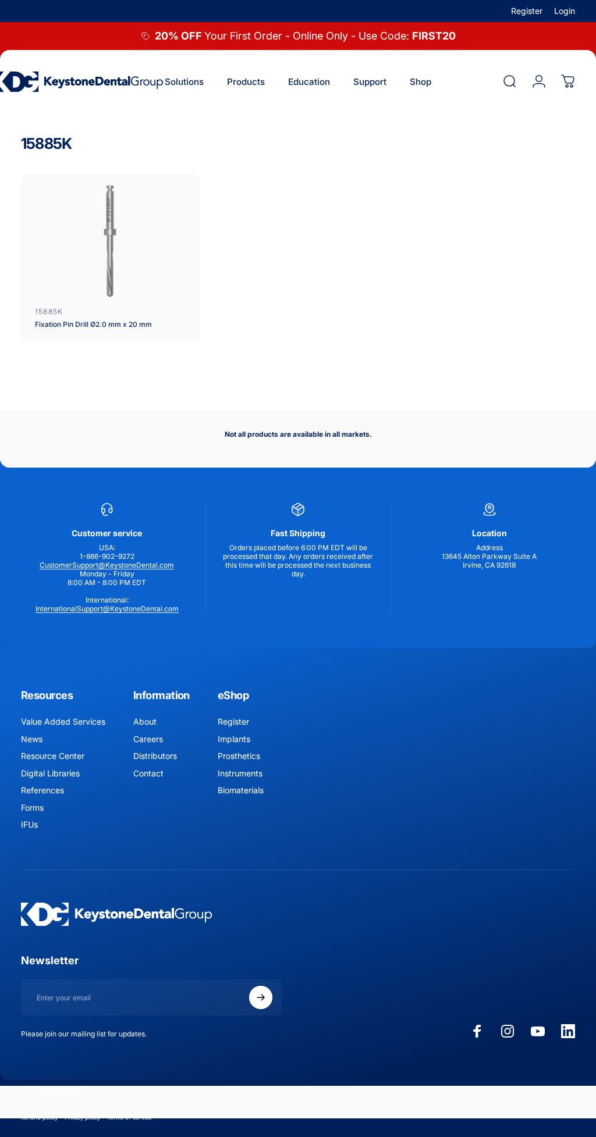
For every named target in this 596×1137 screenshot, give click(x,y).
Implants (234, 739)
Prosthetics (239, 756)
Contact (148, 773)
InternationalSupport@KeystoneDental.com (107, 608)
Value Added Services (63, 721)
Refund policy (39, 1117)
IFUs (29, 824)
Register (526, 11)
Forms (32, 807)
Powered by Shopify (160, 1100)
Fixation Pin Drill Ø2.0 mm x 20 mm (93, 324)
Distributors (155, 756)
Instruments (240, 773)
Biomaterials (241, 790)
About (145, 721)
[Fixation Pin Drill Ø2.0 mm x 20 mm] (110, 241)
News (31, 739)
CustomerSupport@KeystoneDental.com (107, 565)
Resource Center (52, 756)
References (42, 790)
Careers (148, 739)
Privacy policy (82, 1117)
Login (564, 11)
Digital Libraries (50, 773)
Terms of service (129, 1117)
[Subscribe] (260, 997)
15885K (49, 311)
